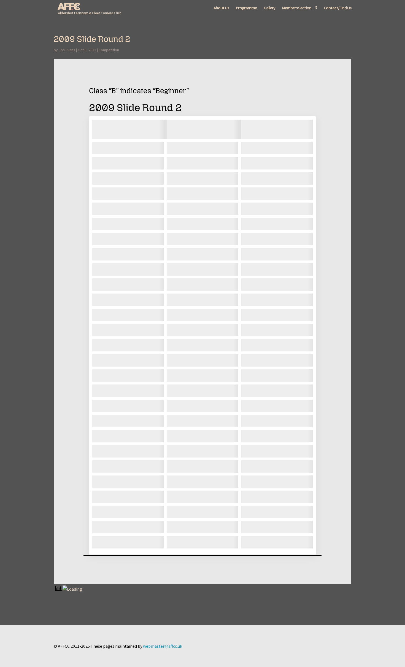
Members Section (296, 8)
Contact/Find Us (337, 8)
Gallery (269, 8)
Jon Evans (67, 49)
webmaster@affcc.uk (162, 646)
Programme (246, 8)
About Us (221, 8)
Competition (109, 49)
